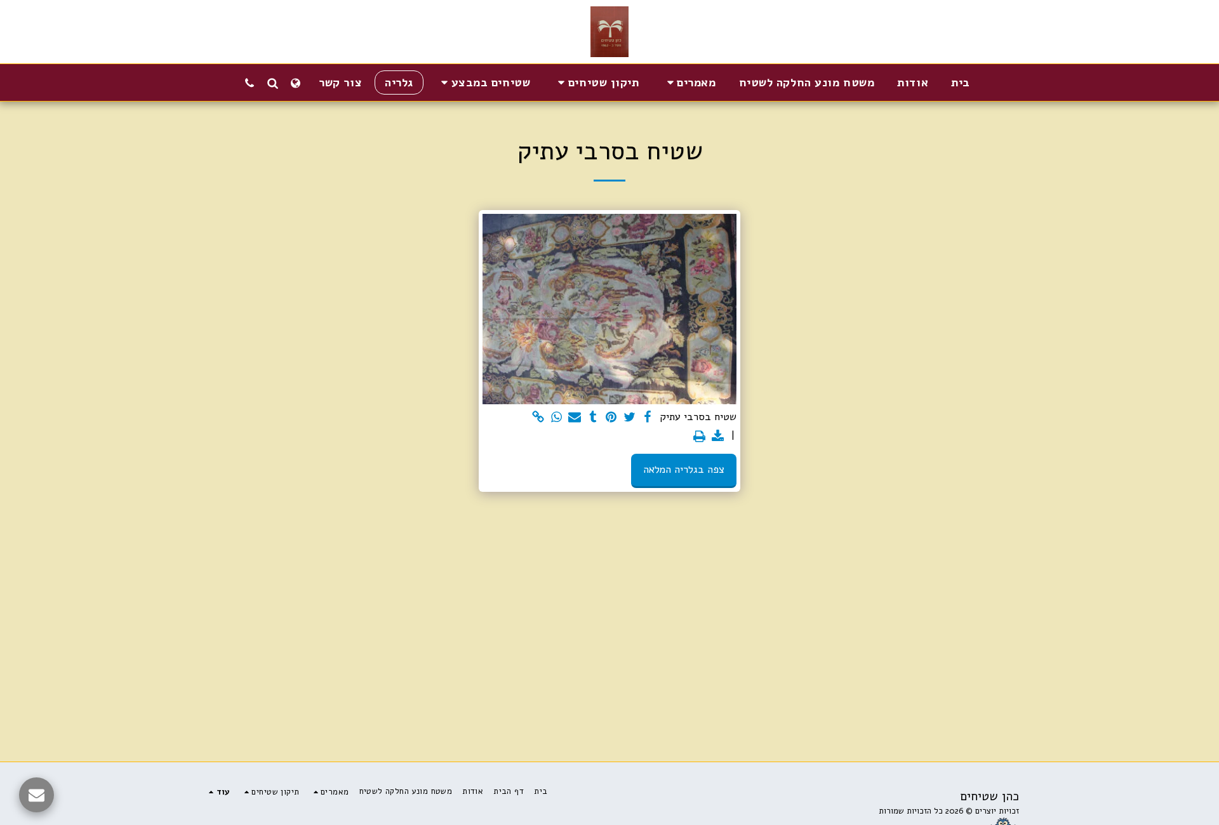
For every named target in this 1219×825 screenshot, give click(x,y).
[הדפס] (699, 437)
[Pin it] (611, 418)
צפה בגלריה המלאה (683, 469)
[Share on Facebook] (648, 418)
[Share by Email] (575, 418)
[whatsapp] (556, 418)
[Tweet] (629, 418)
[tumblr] (593, 418)
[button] (689, 82)
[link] (538, 418)
